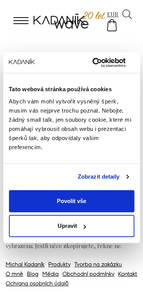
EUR (113, 14)
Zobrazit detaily (99, 176)
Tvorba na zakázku (98, 265)
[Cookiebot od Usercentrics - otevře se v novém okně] (101, 63)
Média (50, 274)
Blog (33, 274)
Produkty (59, 265)
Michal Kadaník (25, 265)
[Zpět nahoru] (127, 278)
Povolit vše (71, 201)
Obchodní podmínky (88, 274)
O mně (14, 274)
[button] (112, 25)
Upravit (67, 225)
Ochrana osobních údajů (37, 284)
